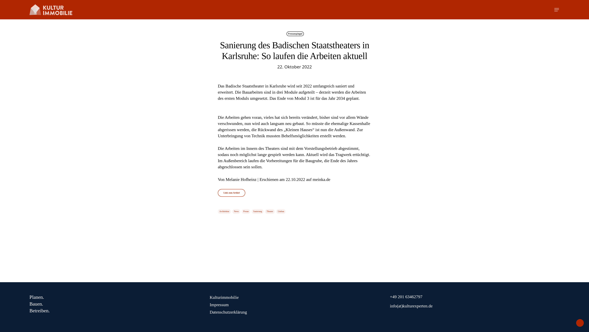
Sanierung (257, 211)
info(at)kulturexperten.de (411, 306)
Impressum (219, 304)
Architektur (224, 211)
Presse (246, 211)
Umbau (281, 211)
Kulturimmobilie (224, 297)
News (236, 211)
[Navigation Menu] (557, 9)
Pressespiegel (295, 33)
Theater (270, 211)
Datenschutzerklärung (228, 312)
